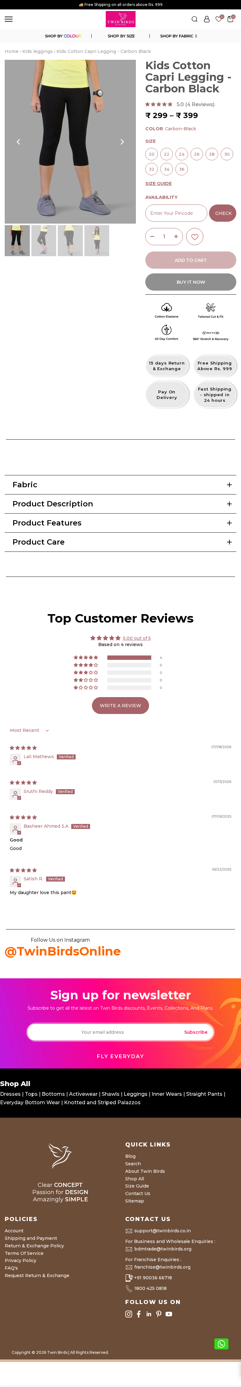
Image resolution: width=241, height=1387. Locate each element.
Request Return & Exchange (37, 1275)
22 (166, 152)
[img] (23, 748)
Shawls (111, 1094)
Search (133, 1164)
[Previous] (18, 141)
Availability (161, 197)
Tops (32, 1094)
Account (14, 1231)
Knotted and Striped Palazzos (102, 1102)
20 (152, 152)
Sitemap (134, 1201)
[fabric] (178, 36)
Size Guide (137, 1186)
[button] (159, 104)
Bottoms (54, 1094)
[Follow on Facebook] (138, 1314)
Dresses (11, 1094)
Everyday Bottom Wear (30, 1102)
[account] (207, 19)
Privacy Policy (20, 1260)
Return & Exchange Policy (34, 1246)
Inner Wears (167, 1094)
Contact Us (137, 1193)
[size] (120, 36)
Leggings (135, 1094)
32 (151, 167)
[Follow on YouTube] (168, 1314)
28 (212, 152)
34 (166, 167)
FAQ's (11, 1268)
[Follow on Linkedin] (148, 1314)
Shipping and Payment (31, 1238)
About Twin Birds (145, 1171)
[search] (194, 19)
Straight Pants (204, 1094)
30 (227, 152)
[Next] (121, 141)
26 (197, 152)
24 (182, 152)
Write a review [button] (120, 705)
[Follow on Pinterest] (158, 1314)
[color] (63, 36)
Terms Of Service (24, 1253)
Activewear (84, 1094)
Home (12, 51)
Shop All (134, 1179)
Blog (130, 1156)
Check (223, 213)
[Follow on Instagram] (128, 1314)
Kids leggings (37, 51)
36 (182, 167)
